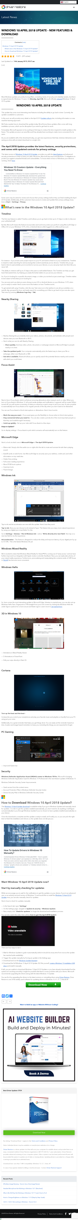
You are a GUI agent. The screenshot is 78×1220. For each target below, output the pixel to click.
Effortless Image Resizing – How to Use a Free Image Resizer (21, 1184)
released (59, 99)
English (65, 2)
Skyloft (5, 560)
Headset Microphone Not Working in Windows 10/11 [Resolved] (23, 1188)
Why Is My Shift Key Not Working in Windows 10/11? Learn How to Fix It (25, 1193)
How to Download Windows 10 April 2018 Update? (21, 51)
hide (24, 42)
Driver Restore (64, 977)
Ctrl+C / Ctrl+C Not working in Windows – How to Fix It (19, 1202)
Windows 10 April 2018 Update (12, 46)
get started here (56, 607)
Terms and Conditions (39, 1141)
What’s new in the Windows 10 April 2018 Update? (21, 49)
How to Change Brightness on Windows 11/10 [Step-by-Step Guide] (24, 1197)
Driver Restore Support (54, 1168)
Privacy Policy (53, 1141)
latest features (58, 154)
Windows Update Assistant (28, 961)
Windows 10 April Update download (17, 806)
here (13, 161)
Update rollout (46, 118)
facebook (65, 1213)
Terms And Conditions (56, 1214)
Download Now (39, 1133)
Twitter (70, 1213)
